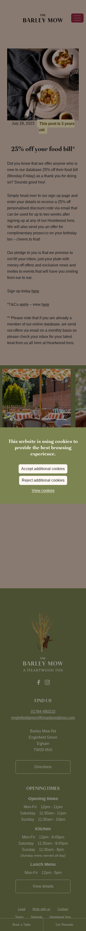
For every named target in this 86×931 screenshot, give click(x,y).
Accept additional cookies (43, 469)
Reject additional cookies (43, 480)
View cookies (43, 491)
